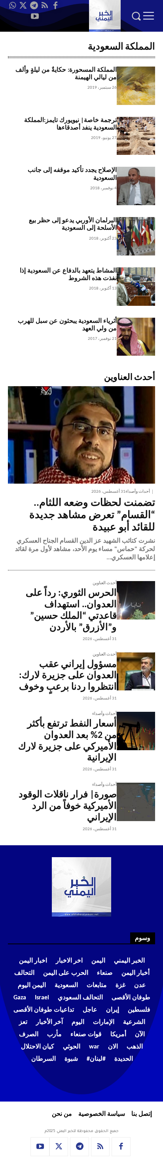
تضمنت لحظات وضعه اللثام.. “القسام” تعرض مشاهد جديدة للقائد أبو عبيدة (92, 515)
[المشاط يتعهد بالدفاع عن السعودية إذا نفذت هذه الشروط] (136, 286)
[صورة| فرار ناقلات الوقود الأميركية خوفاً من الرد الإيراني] (136, 802)
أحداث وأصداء (137, 492)
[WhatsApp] (12, 5)
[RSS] (44, 5)
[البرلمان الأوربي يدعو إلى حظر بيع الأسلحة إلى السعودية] (136, 236)
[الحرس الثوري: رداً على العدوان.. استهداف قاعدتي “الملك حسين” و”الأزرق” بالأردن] (136, 600)
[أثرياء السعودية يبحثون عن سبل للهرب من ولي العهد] (136, 337)
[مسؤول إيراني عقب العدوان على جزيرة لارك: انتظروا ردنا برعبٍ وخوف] (136, 671)
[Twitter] (23, 5)
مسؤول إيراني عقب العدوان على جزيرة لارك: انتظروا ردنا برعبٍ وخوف (68, 676)
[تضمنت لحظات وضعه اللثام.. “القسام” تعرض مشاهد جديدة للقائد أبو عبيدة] (81, 435)
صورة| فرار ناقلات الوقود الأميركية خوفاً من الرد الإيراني (68, 806)
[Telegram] (34, 5)
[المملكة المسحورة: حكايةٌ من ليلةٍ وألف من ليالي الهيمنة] (136, 86)
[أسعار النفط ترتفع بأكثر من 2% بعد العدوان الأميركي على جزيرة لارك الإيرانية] (136, 731)
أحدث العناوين (105, 583)
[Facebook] (55, 5)
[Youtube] (34, 16)
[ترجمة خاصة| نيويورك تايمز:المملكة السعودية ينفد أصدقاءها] (136, 136)
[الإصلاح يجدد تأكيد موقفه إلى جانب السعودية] (136, 186)
